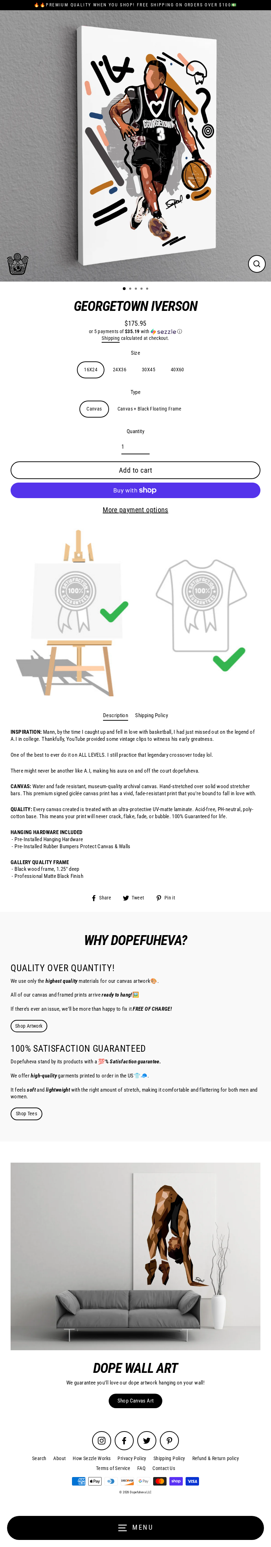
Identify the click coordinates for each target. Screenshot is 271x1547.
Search (39, 1458)
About (59, 1458)
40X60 (177, 369)
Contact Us (163, 1468)
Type (136, 392)
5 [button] (148, 289)
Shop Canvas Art (136, 1401)
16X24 (90, 369)
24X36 (119, 369)
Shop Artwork (29, 1026)
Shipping (111, 338)
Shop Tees (26, 1113)
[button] (135, 331)
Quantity (135, 431)
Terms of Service (113, 1468)
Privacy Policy (132, 1458)
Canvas (94, 409)
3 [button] (136, 289)
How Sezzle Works (91, 1458)
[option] (135, 146)
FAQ (141, 1468)
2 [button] (131, 289)
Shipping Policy (151, 715)
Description (115, 715)
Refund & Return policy (215, 1458)
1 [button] (124, 289)
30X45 (148, 369)
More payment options (135, 510)
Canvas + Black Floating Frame (150, 409)
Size (135, 353)
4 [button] (142, 289)
